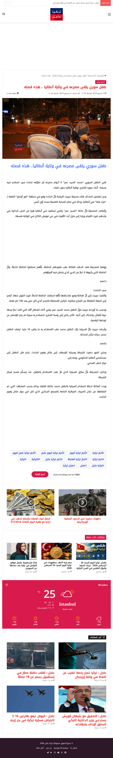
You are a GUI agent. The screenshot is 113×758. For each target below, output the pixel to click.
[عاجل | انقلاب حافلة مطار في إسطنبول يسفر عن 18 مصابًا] (30, 655)
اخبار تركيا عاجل (53, 459)
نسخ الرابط (40, 474)
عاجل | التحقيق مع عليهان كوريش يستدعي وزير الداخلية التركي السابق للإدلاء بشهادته (84, 720)
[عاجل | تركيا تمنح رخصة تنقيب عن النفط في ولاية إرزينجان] (82, 655)
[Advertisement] (56, 46)
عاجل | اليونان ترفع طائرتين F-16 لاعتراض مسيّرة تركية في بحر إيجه (32, 718)
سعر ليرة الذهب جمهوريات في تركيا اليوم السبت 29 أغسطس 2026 (58, 565)
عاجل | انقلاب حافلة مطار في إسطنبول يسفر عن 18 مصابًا (75, 3)
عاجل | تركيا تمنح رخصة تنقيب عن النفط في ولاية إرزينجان (84, 675)
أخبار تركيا (92, 76)
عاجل (82, 465)
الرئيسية (100, 76)
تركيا (22, 459)
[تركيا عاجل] (56, 14)
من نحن (49, 748)
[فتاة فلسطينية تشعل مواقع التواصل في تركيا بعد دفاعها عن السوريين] (22, 551)
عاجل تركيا (68, 465)
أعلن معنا (40, 748)
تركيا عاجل (97, 465)
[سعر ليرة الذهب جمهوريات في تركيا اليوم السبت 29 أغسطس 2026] (56, 551)
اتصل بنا (73, 748)
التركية (35, 459)
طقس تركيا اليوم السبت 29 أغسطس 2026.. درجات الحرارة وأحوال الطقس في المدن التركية (91, 565)
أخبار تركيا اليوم (78, 453)
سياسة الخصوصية (61, 748)
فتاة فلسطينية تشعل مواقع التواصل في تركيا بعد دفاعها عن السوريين (23, 565)
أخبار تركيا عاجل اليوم (24, 453)
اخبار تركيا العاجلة (77, 459)
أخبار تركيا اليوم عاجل (52, 453)
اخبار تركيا (98, 459)
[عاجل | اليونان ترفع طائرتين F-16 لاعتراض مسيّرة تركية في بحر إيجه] (30, 699)
